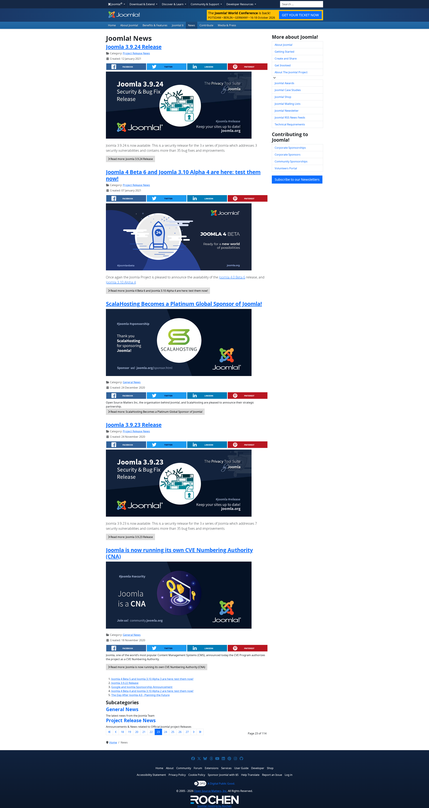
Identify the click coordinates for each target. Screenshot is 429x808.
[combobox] (301, 4)
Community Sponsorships (291, 161)
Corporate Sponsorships (290, 148)
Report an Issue (272, 775)
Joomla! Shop (283, 97)
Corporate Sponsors (287, 154)
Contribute (206, 25)
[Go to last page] (200, 732)
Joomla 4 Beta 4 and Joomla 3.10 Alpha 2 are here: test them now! (152, 691)
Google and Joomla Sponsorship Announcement (141, 687)
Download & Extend (142, 4)
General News (132, 382)
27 (187, 732)
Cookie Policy (196, 775)
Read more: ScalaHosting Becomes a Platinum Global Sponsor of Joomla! (156, 412)
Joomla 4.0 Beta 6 (232, 277)
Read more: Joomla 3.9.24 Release (131, 159)
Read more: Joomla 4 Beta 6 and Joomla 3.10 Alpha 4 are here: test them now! (159, 291)
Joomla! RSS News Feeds (290, 117)
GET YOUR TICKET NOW (300, 15)
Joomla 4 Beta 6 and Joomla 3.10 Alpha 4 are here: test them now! (183, 175)
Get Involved (283, 65)
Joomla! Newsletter (287, 110)
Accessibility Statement (151, 775)
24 (165, 732)
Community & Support (205, 4)
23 (158, 732)
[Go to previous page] (116, 732)
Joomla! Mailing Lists (287, 104)
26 (179, 732)
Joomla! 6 (177, 25)
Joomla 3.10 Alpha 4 (121, 282)
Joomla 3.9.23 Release (134, 424)
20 (136, 732)
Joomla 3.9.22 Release (124, 683)
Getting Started (284, 51)
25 (172, 732)
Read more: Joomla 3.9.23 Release (131, 537)
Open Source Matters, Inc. (210, 791)
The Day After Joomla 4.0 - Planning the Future (140, 695)
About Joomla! (129, 25)
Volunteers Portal (286, 168)
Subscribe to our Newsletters (297, 179)
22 (151, 732)
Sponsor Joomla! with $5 (223, 775)
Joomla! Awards (284, 83)
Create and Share (286, 58)
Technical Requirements (290, 124)
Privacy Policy (177, 775)
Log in (288, 775)
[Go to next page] (194, 732)
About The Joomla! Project (291, 72)
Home (112, 25)
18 (122, 732)
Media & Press (227, 25)
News (191, 25)
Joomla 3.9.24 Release (134, 46)
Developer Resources (240, 4)
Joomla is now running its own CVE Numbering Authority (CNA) (179, 553)
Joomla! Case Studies (288, 90)
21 (143, 732)
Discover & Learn (173, 4)
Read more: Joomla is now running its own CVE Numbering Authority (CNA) (157, 667)
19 (129, 732)
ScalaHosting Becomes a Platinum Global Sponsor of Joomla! (184, 303)
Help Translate (250, 775)
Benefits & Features (155, 25)
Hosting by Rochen (215, 806)
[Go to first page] (109, 732)
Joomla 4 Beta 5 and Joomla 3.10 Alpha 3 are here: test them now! (152, 679)
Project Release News (136, 53)
